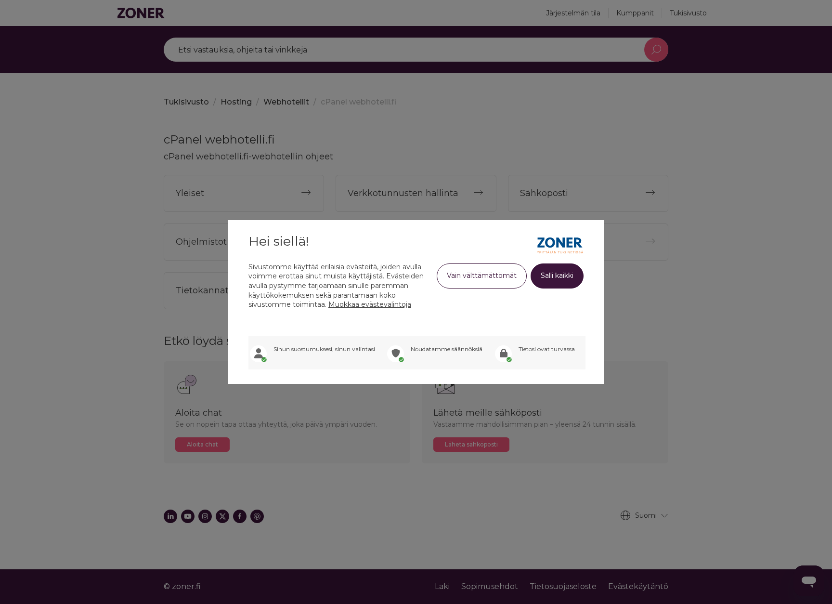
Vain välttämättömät (482, 275)
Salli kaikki (557, 275)
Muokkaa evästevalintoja (369, 304)
